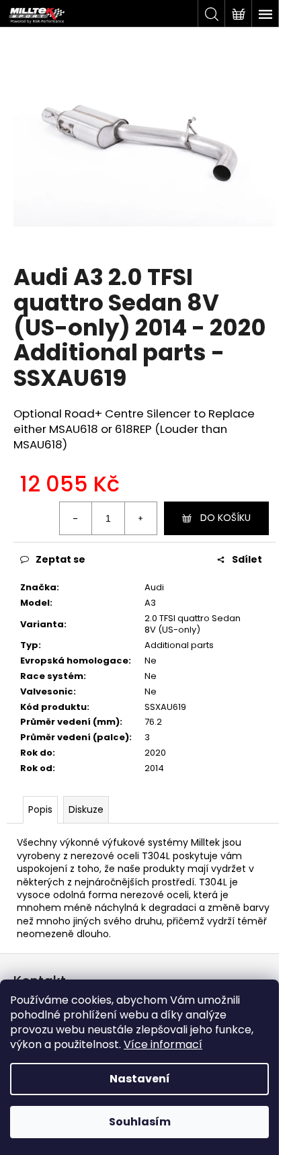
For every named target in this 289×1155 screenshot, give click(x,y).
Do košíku (225, 517)
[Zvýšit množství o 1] (140, 518)
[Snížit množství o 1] (76, 518)
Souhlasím (140, 1121)
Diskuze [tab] (86, 809)
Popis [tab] (40, 809)
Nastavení (140, 1078)
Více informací (163, 1044)
